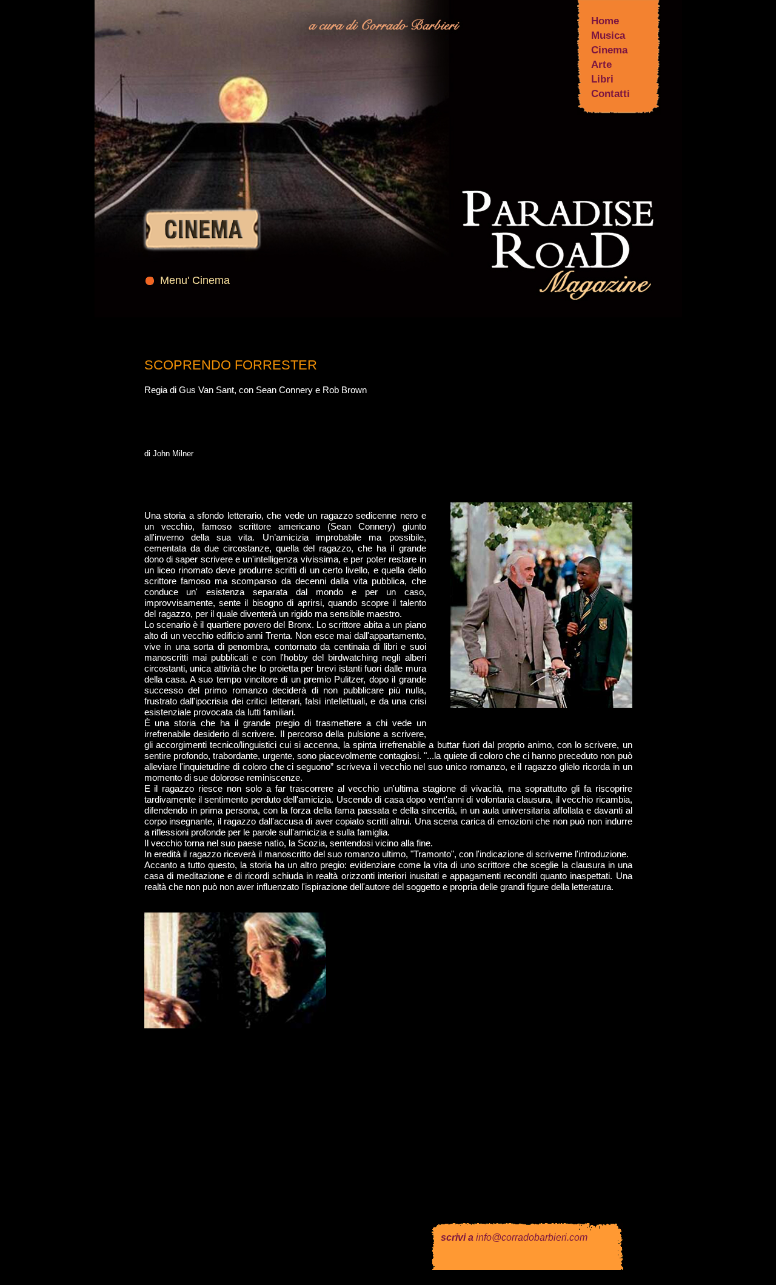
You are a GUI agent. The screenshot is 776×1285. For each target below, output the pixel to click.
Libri (602, 79)
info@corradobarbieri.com (531, 1237)
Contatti (610, 93)
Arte (601, 64)
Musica (608, 35)
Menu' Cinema (195, 280)
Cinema (609, 50)
